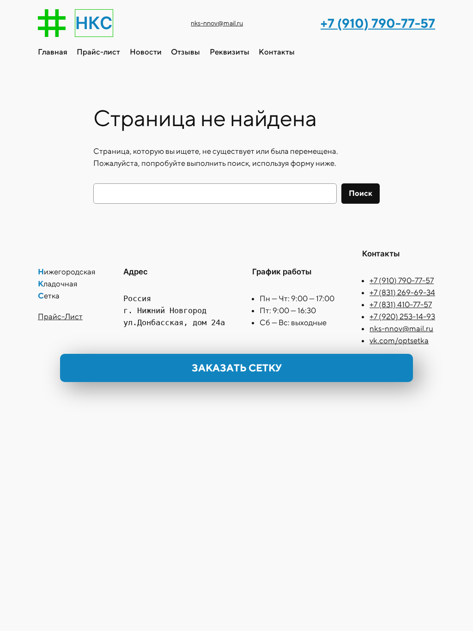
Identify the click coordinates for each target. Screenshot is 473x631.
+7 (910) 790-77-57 (402, 280)
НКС (94, 22)
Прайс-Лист (60, 316)
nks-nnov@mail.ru (217, 23)
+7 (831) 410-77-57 (401, 304)
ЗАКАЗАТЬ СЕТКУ (237, 368)
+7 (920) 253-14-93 (402, 316)
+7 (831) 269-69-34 (402, 292)
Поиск (360, 193)
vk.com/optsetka (399, 340)
